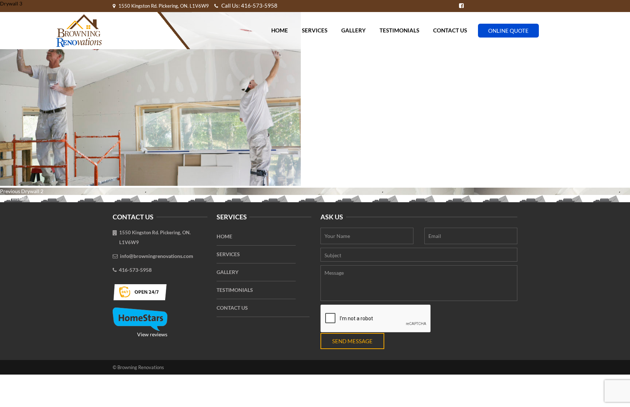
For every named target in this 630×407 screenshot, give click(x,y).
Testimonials (399, 30)
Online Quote (508, 30)
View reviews (152, 334)
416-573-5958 (135, 270)
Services (314, 30)
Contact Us (450, 30)
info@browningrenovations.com (156, 256)
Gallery (353, 30)
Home (279, 30)
